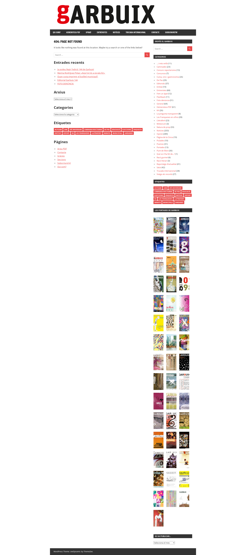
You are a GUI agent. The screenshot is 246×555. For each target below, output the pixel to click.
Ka (73, 133)
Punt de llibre (162, 150)
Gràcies (61, 156)
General (160, 103)
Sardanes (129, 133)
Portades (161, 147)
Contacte (155, 32)
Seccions (61, 159)
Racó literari (162, 160)
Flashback (161, 97)
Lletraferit (97, 133)
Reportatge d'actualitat (166, 164)
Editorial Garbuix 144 (67, 80)
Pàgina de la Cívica (165, 137)
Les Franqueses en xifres (167, 117)
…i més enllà (162, 63)
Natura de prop (163, 127)
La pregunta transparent (167, 113)
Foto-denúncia (163, 100)
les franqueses (82, 133)
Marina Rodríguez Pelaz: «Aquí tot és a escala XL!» (81, 73)
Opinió (88, 32)
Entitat (58, 133)
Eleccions (126, 129)
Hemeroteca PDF (73, 32)
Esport (66, 133)
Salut (159, 167)
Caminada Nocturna (93, 129)
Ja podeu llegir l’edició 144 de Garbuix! (75, 69)
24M (65, 129)
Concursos (161, 73)
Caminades (161, 66)
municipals (117, 133)
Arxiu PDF (62, 148)
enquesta (137, 129)
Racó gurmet (162, 157)
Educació (116, 129)
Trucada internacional (136, 32)
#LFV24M (58, 129)
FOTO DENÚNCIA (65, 83)
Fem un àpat (162, 93)
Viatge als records (164, 174)
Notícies (116, 32)
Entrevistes (102, 32)
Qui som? (56, 32)
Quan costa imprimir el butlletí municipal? (77, 76)
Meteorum (161, 123)
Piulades (160, 140)
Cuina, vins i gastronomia (168, 77)
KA (158, 110)
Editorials (161, 83)
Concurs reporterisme (166, 70)
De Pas (107, 129)
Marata (107, 133)
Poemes (160, 144)
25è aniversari (76, 129)
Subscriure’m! (171, 32)
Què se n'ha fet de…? (166, 154)
